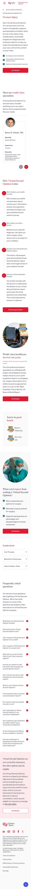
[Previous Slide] (21, 167)
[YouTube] (8, 832)
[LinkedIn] (4, 832)
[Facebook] (18, 832)
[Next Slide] (26, 167)
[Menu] (4, 3)
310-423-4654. (11, 804)
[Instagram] (14, 832)
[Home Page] (11, 3)
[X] (23, 832)
